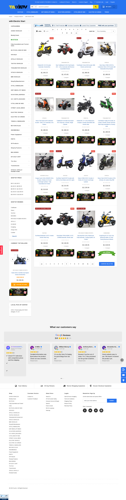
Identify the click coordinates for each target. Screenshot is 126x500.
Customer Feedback (32, 399)
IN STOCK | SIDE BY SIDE (18, 50)
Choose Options (21, 284)
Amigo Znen (14, 229)
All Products (15, 143)
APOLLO (13, 221)
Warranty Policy (68, 405)
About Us (48, 396)
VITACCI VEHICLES (17, 72)
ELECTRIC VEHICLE (17, 112)
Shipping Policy (68, 401)
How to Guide (49, 405)
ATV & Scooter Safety (51, 399)
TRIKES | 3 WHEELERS (18, 121)
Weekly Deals (15, 35)
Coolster (13, 232)
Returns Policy (68, 403)
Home (10, 16)
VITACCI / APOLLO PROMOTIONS (16, 170)
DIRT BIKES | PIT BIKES (48, 12)
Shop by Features (18, 16)
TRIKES (107, 12)
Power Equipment (16, 134)
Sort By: (92, 31)
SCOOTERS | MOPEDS (64, 12)
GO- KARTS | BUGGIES (18, 99)
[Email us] (123, 375)
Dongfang (13, 227)
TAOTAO (13, 213)
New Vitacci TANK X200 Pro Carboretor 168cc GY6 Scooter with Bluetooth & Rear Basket (106, 66)
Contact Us (30, 396)
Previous (53, 29)
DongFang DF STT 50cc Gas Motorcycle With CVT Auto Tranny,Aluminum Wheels (106, 237)
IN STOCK (20, 12)
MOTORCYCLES (16, 125)
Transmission (15, 165)
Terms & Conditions (69, 399)
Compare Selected (107, 264)
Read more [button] (34, 361)
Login (106, 2)
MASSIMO (13, 216)
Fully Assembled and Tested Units (19, 44)
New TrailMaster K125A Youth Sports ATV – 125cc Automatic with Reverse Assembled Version (65, 66)
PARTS (13, 139)
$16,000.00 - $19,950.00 (17, 194)
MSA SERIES (15, 152)
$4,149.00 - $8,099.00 (16, 186)
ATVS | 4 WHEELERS (32, 12)
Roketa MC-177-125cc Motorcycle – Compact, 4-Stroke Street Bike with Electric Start (86, 122)
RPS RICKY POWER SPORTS (18, 218)
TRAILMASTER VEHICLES (19, 68)
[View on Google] (32, 348)
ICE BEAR (13, 224)
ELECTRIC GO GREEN (95, 12)
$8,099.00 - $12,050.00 (16, 189)
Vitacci (12, 210)
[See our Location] (123, 380)
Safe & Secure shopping (70, 396)
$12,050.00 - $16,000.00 (17, 191)
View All (14, 236)
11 (71, 33)
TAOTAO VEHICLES (17, 63)
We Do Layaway (50, 408)
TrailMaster (14, 207)
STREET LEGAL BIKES (18, 108)
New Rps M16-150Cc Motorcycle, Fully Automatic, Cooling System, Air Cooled (86, 237)
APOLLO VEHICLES (17, 59)
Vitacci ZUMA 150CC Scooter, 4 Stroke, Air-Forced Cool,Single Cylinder (86, 180)
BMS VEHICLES (15, 77)
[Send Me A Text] (123, 369)
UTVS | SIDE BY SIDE (79, 12)
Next (76, 33)
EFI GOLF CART (16, 156)
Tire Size (14, 161)
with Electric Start (29, 16)
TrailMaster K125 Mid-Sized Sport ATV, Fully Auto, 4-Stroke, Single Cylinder (65, 122)
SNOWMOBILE (15, 130)
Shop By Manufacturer (17, 81)
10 (66, 33)
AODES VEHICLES (16, 31)
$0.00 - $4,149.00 (15, 183)
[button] (4, 497)
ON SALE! (14, 54)
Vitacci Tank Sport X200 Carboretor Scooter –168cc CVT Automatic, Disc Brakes (44, 122)
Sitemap (48, 410)
